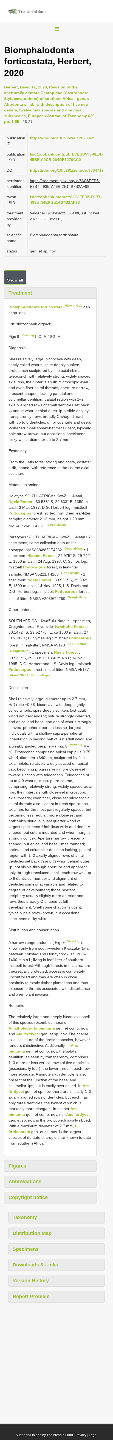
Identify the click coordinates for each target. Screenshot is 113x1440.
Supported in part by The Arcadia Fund (44, 1435)
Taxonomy (25, 1217)
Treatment (20, 293)
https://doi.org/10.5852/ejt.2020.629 (62, 138)
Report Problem (31, 1296)
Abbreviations (25, 1181)
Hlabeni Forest (41, 555)
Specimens (26, 1249)
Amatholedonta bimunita (32, 1028)
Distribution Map (32, 1233)
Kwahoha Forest (71, 626)
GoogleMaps (56, 524)
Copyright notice (28, 1197)
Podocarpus (20, 513)
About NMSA (76, 643)
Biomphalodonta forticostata (36, 307)
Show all (15, 280)
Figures (17, 1166)
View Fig (28, 335)
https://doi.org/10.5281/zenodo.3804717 (67, 170)
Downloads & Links (35, 1264)
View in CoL (73, 305)
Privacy (80, 1435)
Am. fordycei (28, 1034)
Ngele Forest (21, 501)
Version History (31, 1280)
